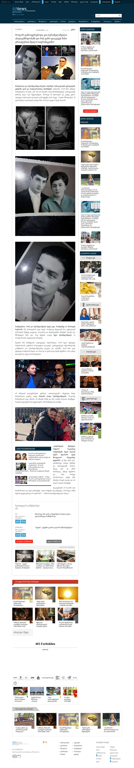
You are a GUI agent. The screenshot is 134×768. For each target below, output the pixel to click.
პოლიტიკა (107, 21)
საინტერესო (95, 21)
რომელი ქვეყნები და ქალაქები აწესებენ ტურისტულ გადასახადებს (89, 48)
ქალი (27, 2)
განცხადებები (106, 2)
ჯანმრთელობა (36, 2)
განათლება (54, 21)
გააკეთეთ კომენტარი (24, 541)
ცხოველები (94, 2)
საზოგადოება (19, 21)
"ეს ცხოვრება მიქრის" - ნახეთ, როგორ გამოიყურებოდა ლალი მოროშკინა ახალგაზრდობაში (39, 479)
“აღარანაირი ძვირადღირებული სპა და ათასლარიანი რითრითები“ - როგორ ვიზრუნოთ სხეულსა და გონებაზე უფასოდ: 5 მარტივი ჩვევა (90, 192)
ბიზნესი (66, 2)
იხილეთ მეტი (21, 632)
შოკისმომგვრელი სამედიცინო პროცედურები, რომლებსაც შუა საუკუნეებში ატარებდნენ (90, 71)
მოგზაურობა (83, 21)
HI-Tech (62, 21)
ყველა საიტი (84, 2)
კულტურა (71, 21)
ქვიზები (117, 21)
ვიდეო (47, 2)
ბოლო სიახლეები (90, 111)
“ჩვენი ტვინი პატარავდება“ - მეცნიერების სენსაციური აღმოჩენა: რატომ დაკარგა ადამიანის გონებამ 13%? (90, 167)
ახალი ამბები (19, 2)
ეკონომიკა (31, 21)
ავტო (60, 2)
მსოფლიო (42, 21)
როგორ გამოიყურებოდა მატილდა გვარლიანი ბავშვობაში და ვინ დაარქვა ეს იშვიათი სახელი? (39, 456)
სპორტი (53, 2)
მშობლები (74, 2)
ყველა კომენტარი (54, 541)
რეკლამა (118, 2)
